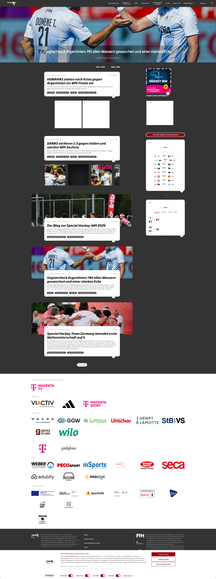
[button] (55, 179)
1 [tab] (96, 67)
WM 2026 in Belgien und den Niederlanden (108, 58)
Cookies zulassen (163, 554)
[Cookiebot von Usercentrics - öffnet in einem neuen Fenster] (49, 575)
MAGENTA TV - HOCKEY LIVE (126, 3)
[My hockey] (211, 3)
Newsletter (176, 3)
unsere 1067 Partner (71, 556)
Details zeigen (128, 575)
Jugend (168, 3)
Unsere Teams (145, 3)
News (136, 3)
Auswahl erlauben (163, 559)
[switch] (87, 575)
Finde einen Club (113, 3)
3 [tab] (107, 67)
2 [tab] (102, 67)
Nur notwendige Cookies (163, 564)
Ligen (86, 547)
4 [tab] (112, 67)
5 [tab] (117, 67)
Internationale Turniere (157, 3)
